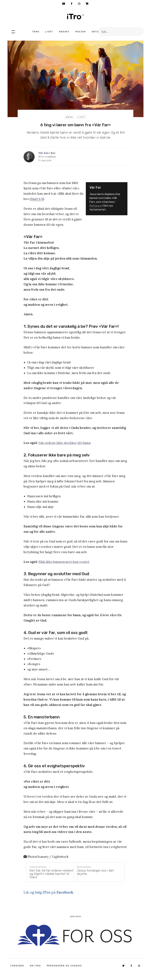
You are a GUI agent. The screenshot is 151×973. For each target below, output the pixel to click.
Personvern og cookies (64, 965)
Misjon (81, 31)
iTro (75, 16)
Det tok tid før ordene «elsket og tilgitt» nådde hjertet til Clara (51, 874)
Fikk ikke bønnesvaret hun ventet (63, 562)
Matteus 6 (95, 205)
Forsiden (17, 965)
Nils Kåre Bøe (46, 153)
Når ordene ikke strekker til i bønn (64, 443)
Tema (35, 31)
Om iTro (35, 965)
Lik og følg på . (49, 892)
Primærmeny (13, 31)
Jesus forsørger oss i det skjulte (95, 872)
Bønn (69, 117)
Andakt (64, 31)
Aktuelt (97, 31)
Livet (49, 31)
